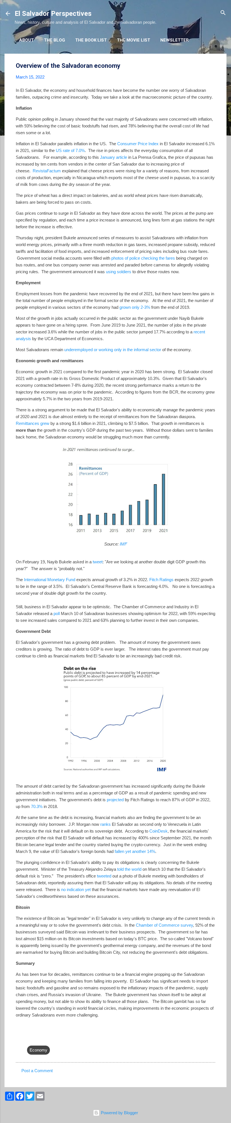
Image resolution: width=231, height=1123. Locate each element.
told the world (129, 869)
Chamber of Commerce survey (164, 925)
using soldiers (118, 271)
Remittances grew (32, 423)
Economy (38, 1050)
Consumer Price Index (138, 143)
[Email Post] (30, 1038)
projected (115, 799)
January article (113, 157)
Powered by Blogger (119, 1112)
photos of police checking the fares (143, 258)
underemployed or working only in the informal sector (112, 349)
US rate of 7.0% (70, 150)
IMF (123, 544)
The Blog (54, 40)
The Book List (91, 40)
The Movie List (133, 40)
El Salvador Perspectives (53, 14)
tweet (98, 561)
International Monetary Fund (49, 579)
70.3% (37, 806)
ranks (105, 824)
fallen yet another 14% (135, 851)
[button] (211, 66)
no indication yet (76, 889)
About (26, 40)
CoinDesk (158, 831)
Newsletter (174, 40)
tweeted (104, 876)
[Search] (223, 13)
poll (57, 613)
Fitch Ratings (161, 579)
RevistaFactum (47, 170)
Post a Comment (37, 1070)
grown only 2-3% (134, 307)
